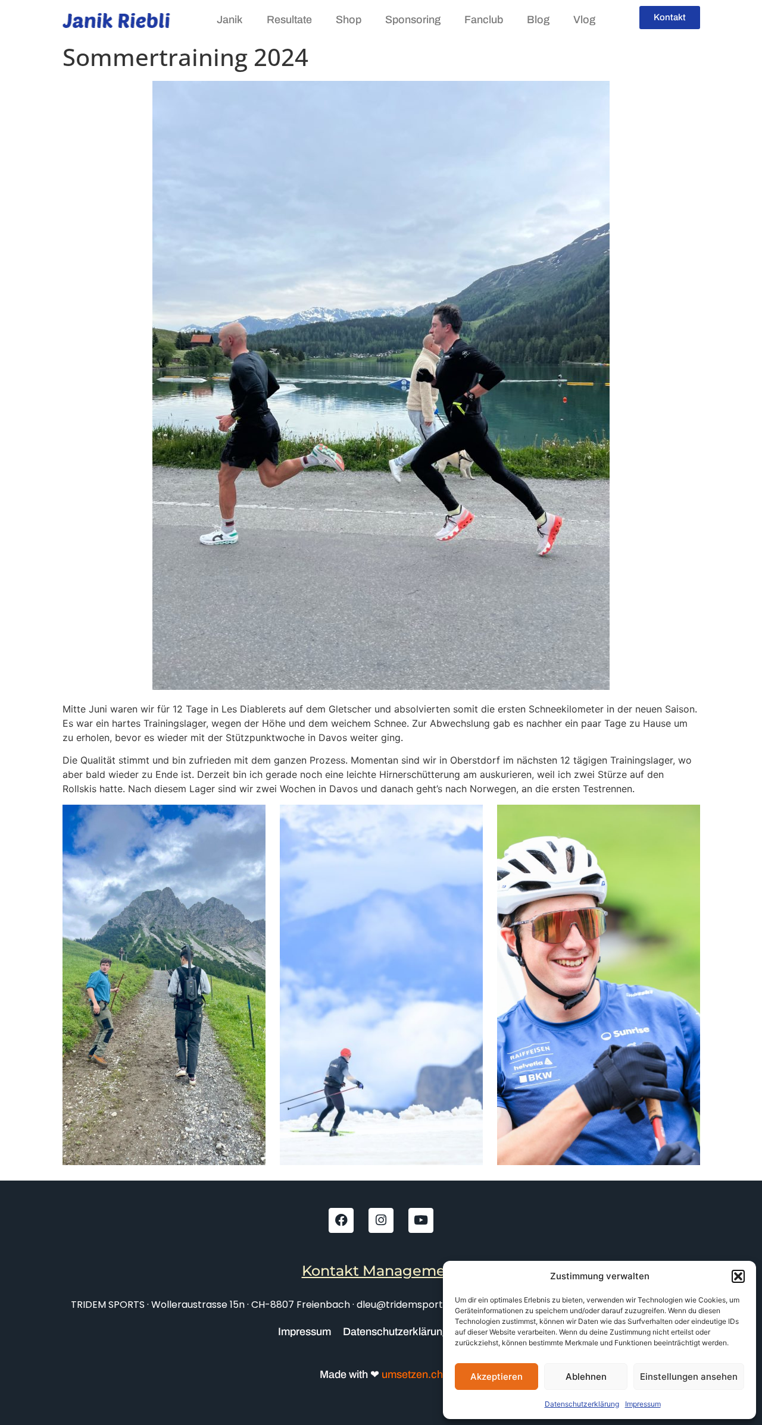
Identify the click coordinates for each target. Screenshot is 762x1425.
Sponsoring (413, 20)
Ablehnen (586, 1376)
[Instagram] (381, 1220)
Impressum (643, 1403)
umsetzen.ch (411, 1374)
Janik (230, 20)
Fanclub (483, 20)
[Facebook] (341, 1220)
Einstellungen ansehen (689, 1376)
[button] (738, 1276)
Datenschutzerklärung (582, 1403)
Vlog (584, 20)
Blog (538, 20)
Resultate (289, 20)
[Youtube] (420, 1220)
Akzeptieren (496, 1376)
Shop (348, 20)
